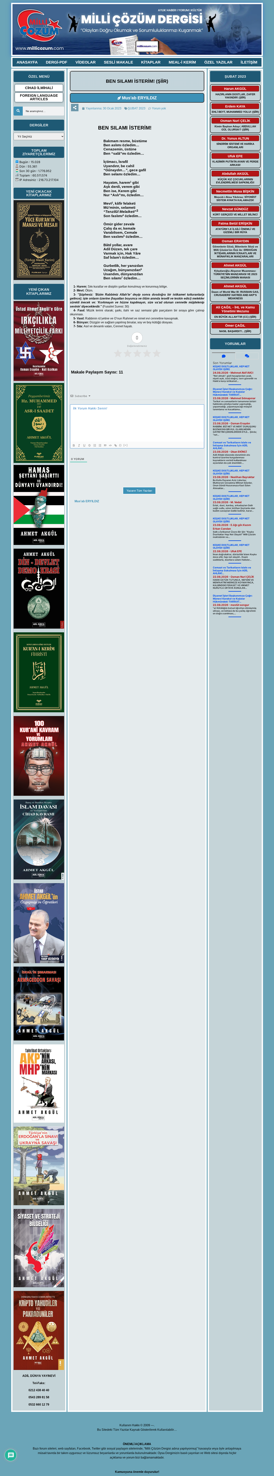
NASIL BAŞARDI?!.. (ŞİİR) (235, 331)
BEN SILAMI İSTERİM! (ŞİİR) (137, 81)
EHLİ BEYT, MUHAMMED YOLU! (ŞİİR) (235, 111)
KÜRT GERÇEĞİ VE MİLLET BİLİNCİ (235, 214)
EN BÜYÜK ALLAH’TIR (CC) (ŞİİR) (235, 316)
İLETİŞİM (249, 62)
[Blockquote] (105, 445)
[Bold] (73, 445)
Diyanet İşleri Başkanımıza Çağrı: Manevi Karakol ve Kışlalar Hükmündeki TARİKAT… (233, 392)
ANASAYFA (27, 62)
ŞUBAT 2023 (136, 108)
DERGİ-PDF (56, 62)
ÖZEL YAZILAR (218, 62)
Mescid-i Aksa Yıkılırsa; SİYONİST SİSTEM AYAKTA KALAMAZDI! (235, 198)
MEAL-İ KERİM (182, 62)
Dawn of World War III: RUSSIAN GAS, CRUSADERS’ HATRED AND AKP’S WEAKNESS (235, 295)
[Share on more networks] (74, 107)
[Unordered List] (100, 445)
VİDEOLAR (85, 62)
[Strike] (89, 445)
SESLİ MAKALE (118, 62)
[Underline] (84, 445)
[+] (126, 445)
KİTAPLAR (150, 62)
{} (120, 445)
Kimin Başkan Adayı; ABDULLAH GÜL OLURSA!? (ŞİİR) (235, 128)
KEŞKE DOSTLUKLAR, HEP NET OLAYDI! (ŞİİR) (231, 368)
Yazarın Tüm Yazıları (139, 490)
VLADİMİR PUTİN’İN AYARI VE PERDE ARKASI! (235, 163)
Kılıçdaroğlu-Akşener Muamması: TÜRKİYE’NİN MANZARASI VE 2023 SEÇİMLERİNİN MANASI (235, 274)
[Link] (115, 445)
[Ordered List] (94, 445)
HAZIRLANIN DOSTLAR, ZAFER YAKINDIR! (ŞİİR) (235, 96)
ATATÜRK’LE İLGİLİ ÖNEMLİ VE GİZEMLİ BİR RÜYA (235, 231)
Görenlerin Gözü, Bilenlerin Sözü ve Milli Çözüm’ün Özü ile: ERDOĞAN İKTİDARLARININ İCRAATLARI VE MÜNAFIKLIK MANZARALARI (235, 251)
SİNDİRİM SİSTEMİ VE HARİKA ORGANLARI (235, 145)
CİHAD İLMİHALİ (39, 88)
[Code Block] (110, 445)
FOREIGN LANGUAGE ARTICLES (39, 97)
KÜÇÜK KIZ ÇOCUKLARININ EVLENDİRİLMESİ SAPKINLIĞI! (235, 181)
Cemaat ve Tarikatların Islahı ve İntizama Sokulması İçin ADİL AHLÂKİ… (232, 445)
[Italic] (79, 445)
